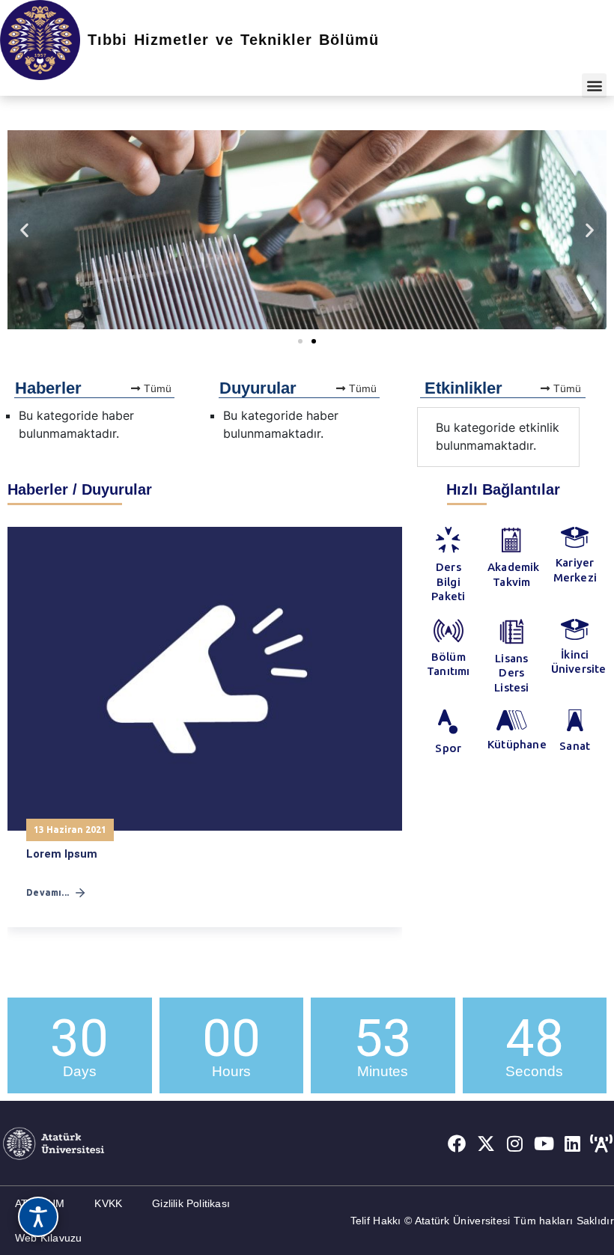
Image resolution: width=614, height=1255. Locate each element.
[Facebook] (456, 1143)
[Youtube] (543, 1143)
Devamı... (47, 892)
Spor (448, 748)
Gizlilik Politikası (191, 1203)
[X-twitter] (486, 1143)
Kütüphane (517, 744)
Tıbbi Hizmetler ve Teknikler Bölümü (233, 39)
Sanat (574, 745)
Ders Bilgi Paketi (448, 581)
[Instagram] (515, 1143)
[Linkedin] (573, 1143)
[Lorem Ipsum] (204, 678)
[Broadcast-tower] (601, 1143)
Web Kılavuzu (48, 1238)
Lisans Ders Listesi (511, 673)
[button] (594, 85)
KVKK (108, 1203)
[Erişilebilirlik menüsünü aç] (38, 1217)
